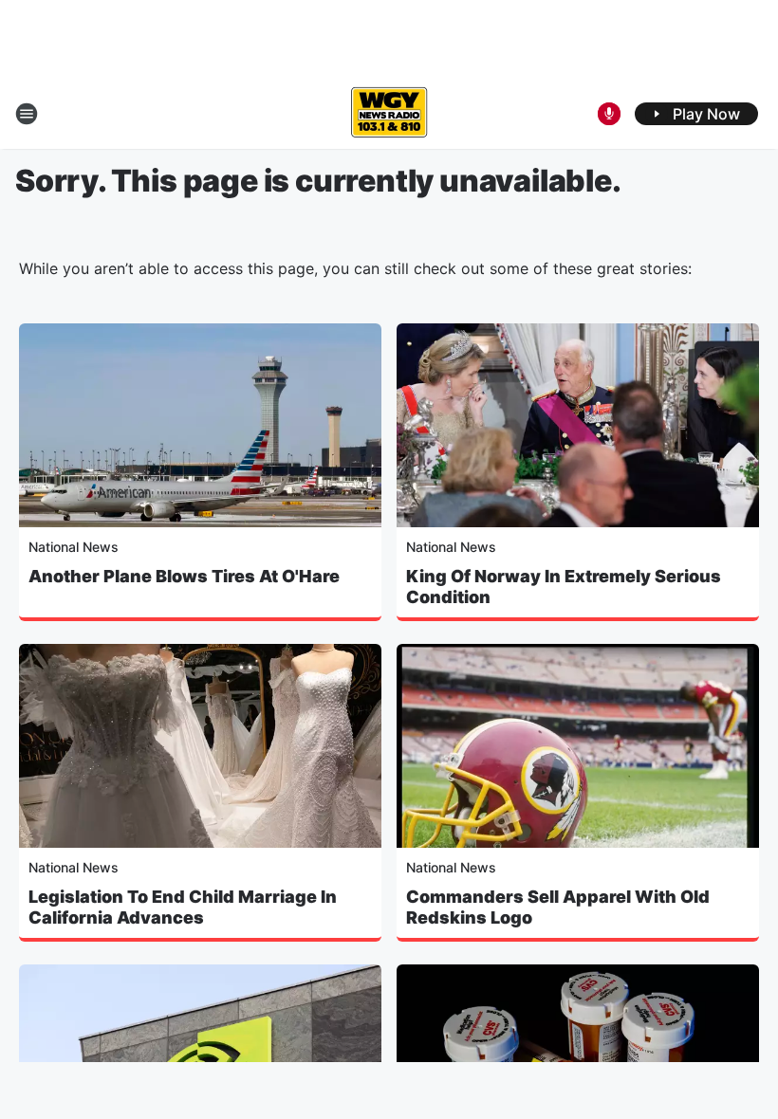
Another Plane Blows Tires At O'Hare (184, 576)
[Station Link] (389, 113)
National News (73, 547)
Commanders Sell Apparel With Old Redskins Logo (558, 907)
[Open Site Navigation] (26, 113)
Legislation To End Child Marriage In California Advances (182, 907)
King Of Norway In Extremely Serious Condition (563, 586)
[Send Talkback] (609, 113)
